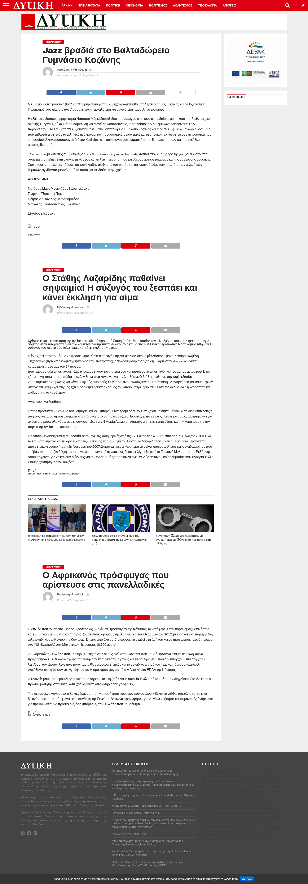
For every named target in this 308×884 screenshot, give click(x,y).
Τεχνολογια (207, 5)
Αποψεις (229, 5)
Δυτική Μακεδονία (75, 69)
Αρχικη (67, 5)
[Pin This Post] (120, 91)
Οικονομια (134, 5)
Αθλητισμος (182, 5)
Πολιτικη (113, 5)
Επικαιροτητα (89, 5)
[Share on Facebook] (61, 91)
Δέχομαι (247, 879)
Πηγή (32, 470)
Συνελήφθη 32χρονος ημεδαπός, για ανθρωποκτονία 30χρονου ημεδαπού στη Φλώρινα (183, 539)
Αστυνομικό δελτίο (65, 473)
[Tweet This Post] (91, 91)
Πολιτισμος (158, 5)
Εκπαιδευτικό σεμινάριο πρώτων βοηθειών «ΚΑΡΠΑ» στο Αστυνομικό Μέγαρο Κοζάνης (56, 538)
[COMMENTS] (180, 91)
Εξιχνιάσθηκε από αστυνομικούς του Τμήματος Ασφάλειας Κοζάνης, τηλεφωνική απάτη (120, 539)
